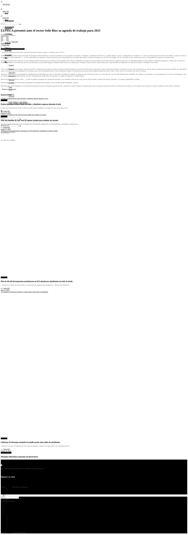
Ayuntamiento (9, 21)
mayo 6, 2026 (5, 290)
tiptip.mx (8, 487)
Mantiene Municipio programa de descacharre (19, 457)
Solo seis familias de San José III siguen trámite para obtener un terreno (29, 120)
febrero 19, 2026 (6, 451)
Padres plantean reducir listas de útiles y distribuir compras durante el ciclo (31, 104)
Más (6, 515)
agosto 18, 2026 (6, 113)
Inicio (6, 504)
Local (6, 510)
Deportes (11, 520)
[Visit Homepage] (5, 4)
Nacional (11, 96)
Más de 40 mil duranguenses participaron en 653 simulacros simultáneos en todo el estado (37, 281)
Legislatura (8, 508)
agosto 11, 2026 (6, 129)
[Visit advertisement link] (1, 66)
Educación (6, 45)
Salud (10, 522)
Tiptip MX (14, 42)
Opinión (11, 65)
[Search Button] (20, 24)
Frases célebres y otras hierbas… (19, 526)
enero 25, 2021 (5, 43)
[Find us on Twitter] (1, 481)
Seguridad (8, 513)
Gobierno (8, 511)
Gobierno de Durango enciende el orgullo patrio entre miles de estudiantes (30, 442)
